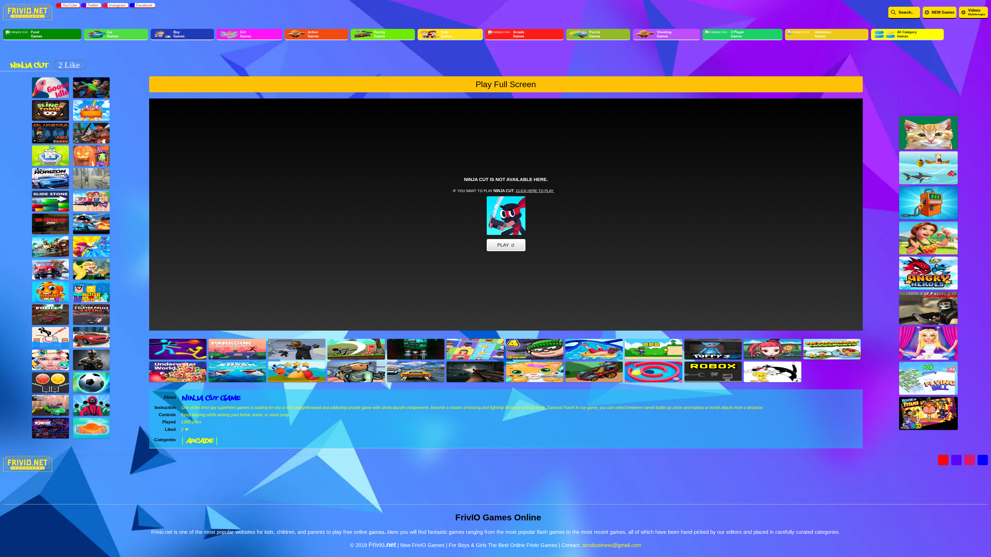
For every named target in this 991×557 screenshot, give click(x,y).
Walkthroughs (976, 12)
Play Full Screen (506, 84)
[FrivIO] (27, 11)
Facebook (144, 5)
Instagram (117, 5)
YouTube (70, 5)
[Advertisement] (183, 56)
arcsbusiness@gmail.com (611, 545)
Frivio (382, 544)
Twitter (93, 5)
